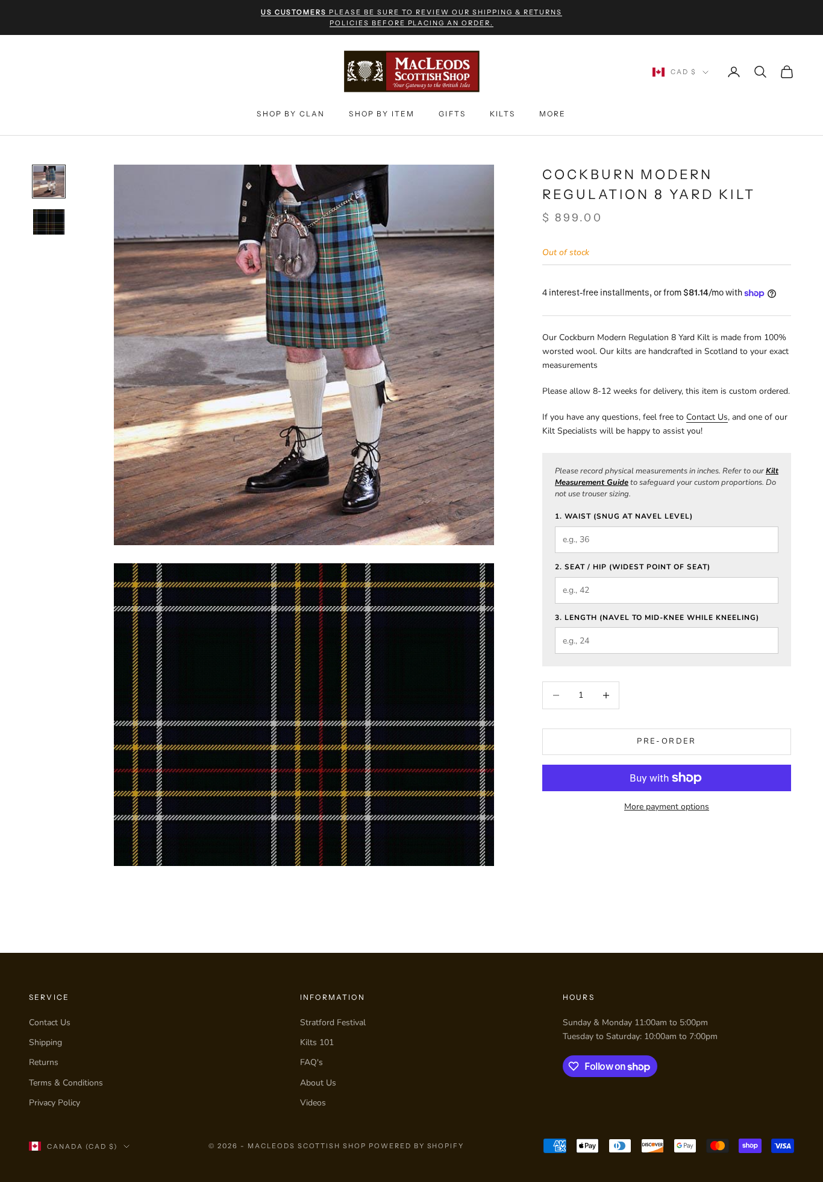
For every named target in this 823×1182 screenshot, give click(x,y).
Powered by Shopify (417, 1146)
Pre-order (666, 741)
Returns (43, 1062)
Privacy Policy (54, 1102)
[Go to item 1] (49, 181)
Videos (313, 1102)
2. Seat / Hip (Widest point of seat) (632, 567)
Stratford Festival (333, 1022)
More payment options (666, 806)
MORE (552, 113)
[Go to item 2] (49, 222)
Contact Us (707, 417)
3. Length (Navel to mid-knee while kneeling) (657, 617)
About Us (318, 1083)
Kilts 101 (317, 1042)
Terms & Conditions (66, 1083)
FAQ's (311, 1062)
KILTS (502, 113)
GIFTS (452, 113)
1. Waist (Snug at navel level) (624, 516)
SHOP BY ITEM (382, 113)
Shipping (45, 1042)
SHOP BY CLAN (291, 113)
